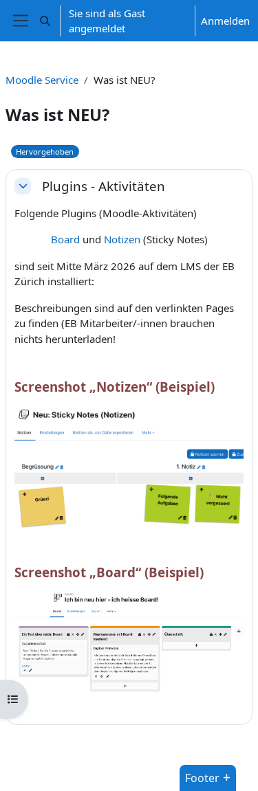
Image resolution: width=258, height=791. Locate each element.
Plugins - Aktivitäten (103, 186)
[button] (45, 20)
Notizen (122, 239)
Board (65, 239)
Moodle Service (42, 80)
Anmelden (225, 20)
